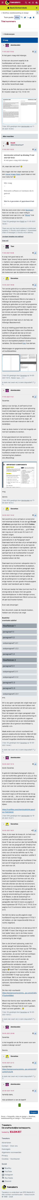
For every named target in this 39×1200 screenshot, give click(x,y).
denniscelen (15, 45)
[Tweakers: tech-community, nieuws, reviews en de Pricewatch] (12, 2)
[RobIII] (7, 143)
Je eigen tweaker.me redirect (12, 236)
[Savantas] (7, 278)
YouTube (8, 1171)
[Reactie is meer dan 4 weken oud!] (8, 51)
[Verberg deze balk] (36, 8)
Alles (17, 17)
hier (24, 343)
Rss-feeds (9, 1178)
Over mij (5, 240)
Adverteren (6, 1142)
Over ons (14, 1146)
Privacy (5, 1155)
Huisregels (6, 1149)
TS (21, 17)
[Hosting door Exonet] (11, 1132)
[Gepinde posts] (33, 17)
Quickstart (29, 210)
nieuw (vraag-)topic (13, 174)
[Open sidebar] (37, 12)
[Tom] (7, 246)
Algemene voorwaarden (11, 1152)
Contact (5, 1146)
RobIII (13, 143)
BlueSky (8, 1168)
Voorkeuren (15, 1159)
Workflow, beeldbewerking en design (15, 13)
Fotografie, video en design (17, 1116)
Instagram (9, 1175)
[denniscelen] (7, 45)
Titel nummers (27, 1118)
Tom (12, 246)
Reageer (33, 1112)
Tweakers (5, 1192)
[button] (2, 2)
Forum (3, 1116)
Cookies (5, 1159)
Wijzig (27, 215)
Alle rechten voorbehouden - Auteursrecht (18, 1194)
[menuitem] (26, 2)
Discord (8, 1181)
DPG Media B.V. (29, 1192)
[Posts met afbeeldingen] (24, 17)
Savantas (14, 278)
